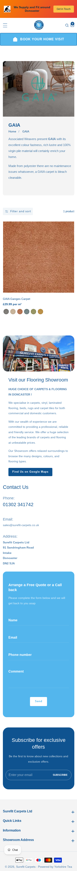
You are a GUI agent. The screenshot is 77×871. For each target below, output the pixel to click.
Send (38, 701)
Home (12, 131)
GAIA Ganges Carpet (16, 298)
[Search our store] (67, 25)
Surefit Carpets (26, 866)
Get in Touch (64, 9)
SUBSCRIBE (60, 775)
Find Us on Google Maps (30, 471)
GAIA (25, 131)
